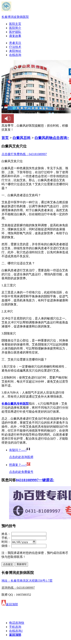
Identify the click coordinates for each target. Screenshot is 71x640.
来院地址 (15, 50)
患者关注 (15, 42)
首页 (5, 138)
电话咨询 (16, 622)
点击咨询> (61, 138)
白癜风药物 (44, 138)
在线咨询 (15, 54)
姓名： (6, 533)
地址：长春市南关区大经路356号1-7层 (27, 580)
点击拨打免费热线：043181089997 (24, 154)
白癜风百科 (22, 138)
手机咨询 (15, 626)
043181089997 (27, 480)
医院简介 (15, 27)
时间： (6, 541)
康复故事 (15, 35)
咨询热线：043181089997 (18, 587)
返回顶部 (15, 634)
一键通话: (46, 480)
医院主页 (15, 23)
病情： (6, 545)
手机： (6, 537)
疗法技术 (15, 46)
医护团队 (15, 31)
